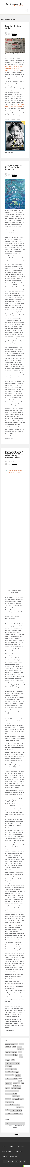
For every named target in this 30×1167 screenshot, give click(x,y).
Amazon (21, 1044)
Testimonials (19, 1151)
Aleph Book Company (11, 1044)
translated (7, 1109)
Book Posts (21, 1146)
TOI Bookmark (20, 1107)
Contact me (13, 1156)
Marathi (20, 1080)
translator (16, 1113)
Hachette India (12, 1063)
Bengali (14, 1046)
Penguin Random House (12, 1091)
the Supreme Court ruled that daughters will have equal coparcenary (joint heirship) (13, 68)
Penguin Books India (16, 1088)
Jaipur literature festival (11, 1078)
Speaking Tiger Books (10, 1104)
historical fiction (9, 1075)
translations (8, 1113)
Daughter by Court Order (13, 27)
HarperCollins (8, 1066)
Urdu (21, 1113)
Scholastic (8, 1098)
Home (3, 1146)
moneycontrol (16, 1083)
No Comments (11, 33)
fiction (7, 1060)
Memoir (8, 1084)
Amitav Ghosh (8, 1046)
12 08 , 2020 (10, 32)
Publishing (8, 1094)
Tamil (18, 1104)
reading (15, 1093)
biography (20, 1046)
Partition (7, 1088)
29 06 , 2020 (10, 173)
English (15, 1055)
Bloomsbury (20, 1049)
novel (22, 1083)
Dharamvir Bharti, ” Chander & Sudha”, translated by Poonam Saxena (14, 455)
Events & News (6, 1151)
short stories (9, 1102)
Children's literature (11, 1052)
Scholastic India (17, 1099)
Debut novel (8, 1054)
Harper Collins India (9, 1071)
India (18, 1075)
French (13, 1059)
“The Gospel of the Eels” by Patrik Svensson (14, 167)
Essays (20, 1054)
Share (9, 34)
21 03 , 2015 (10, 461)
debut (20, 1052)
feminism (21, 1057)
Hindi (16, 1072)
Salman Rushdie (16, 1096)
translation (16, 1110)
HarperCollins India (11, 1069)
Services (4, 1156)
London (20, 1078)
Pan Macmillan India (17, 1085)
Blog (11, 1146)
